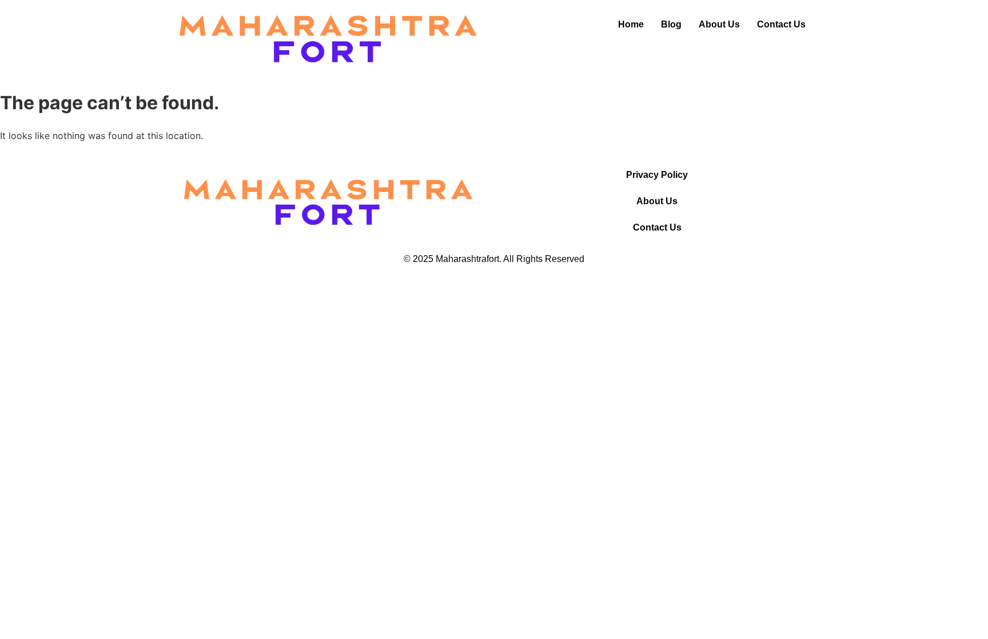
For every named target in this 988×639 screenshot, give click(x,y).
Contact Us (781, 24)
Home (631, 24)
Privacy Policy (657, 175)
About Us (719, 24)
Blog (671, 24)
